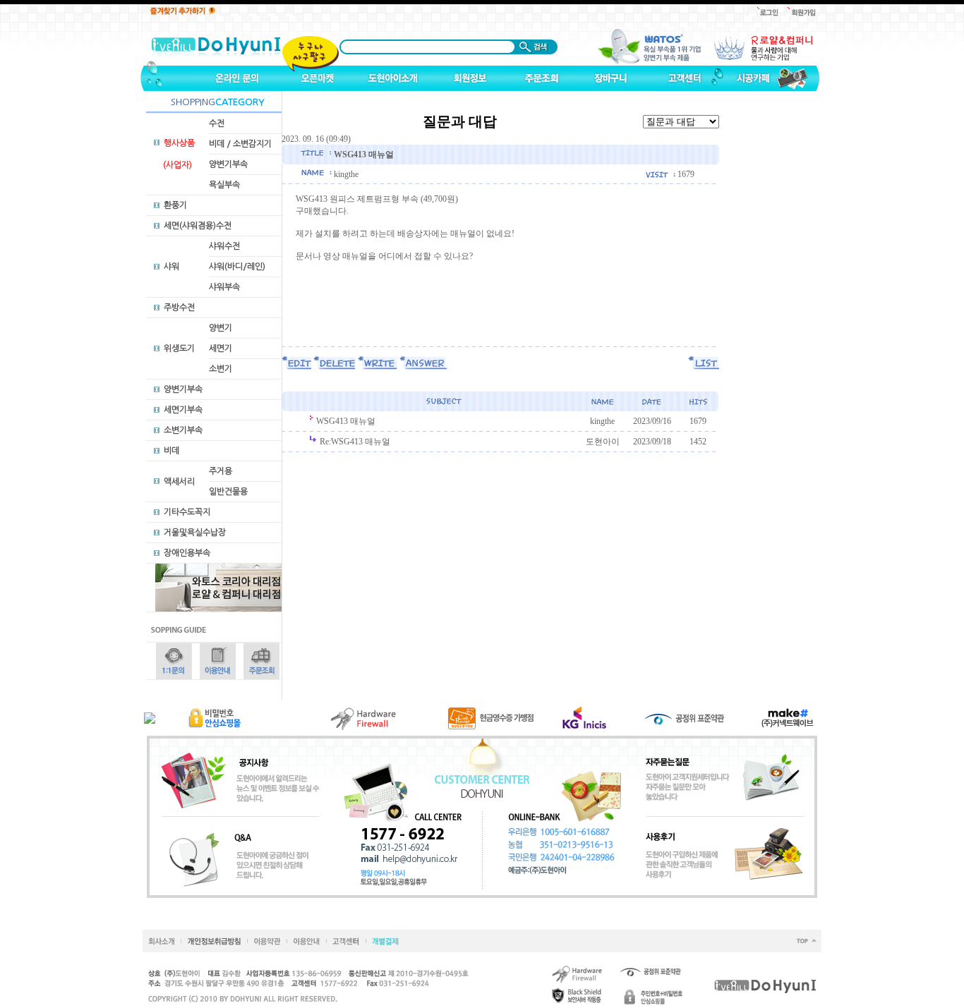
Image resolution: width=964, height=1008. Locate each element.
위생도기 (179, 348)
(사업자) (177, 165)
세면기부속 (183, 410)
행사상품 (179, 143)
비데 (171, 451)
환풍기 (175, 205)
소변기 (220, 369)
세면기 (220, 348)
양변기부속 (228, 164)
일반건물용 (228, 491)
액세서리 (179, 482)
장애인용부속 (187, 553)
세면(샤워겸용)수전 (197, 225)
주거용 (220, 471)
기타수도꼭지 (187, 512)
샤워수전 (224, 246)
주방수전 (179, 307)
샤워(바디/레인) (237, 266)
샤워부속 (224, 287)
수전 (216, 123)
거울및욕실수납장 (195, 532)
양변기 (220, 328)
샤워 (171, 266)
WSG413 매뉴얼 (345, 421)
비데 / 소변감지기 (240, 144)
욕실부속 (224, 185)
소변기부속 (183, 430)
